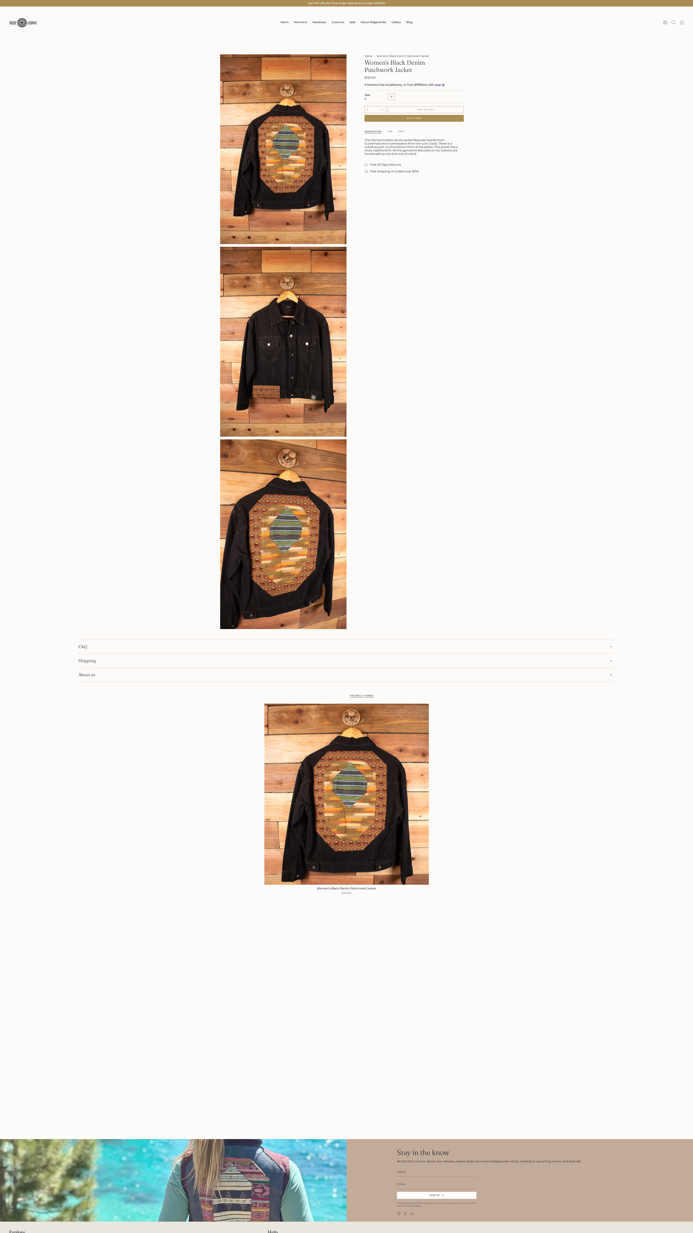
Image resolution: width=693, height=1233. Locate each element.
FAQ (82, 646)
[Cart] (682, 22)
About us (86, 674)
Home (368, 56)
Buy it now (414, 118)
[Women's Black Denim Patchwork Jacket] (346, 794)
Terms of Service (406, 1205)
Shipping (87, 660)
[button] (284, 22)
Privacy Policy (463, 1203)
